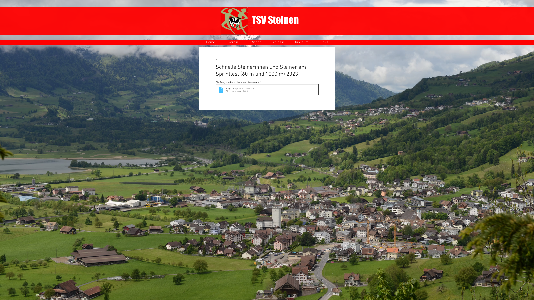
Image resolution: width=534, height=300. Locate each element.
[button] (233, 42)
